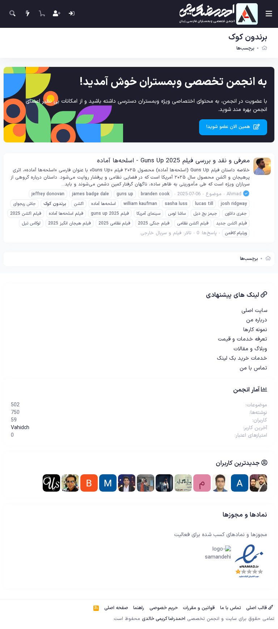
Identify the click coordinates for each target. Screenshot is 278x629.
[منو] (269, 14)
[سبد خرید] (42, 14)
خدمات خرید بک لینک (242, 358)
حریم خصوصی (163, 608)
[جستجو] (12, 14)
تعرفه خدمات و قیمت (242, 339)
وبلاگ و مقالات (250, 349)
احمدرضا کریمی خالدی (163, 618)
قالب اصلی (257, 608)
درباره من (256, 320)
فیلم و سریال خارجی (160, 233)
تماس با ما (230, 608)
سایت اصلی (254, 311)
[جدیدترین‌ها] (27, 14)
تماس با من (253, 368)
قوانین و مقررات (199, 608)
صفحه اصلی (116, 608)
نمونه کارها (255, 330)
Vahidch (20, 428)
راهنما (138, 608)
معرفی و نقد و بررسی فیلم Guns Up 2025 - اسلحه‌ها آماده (173, 161)
